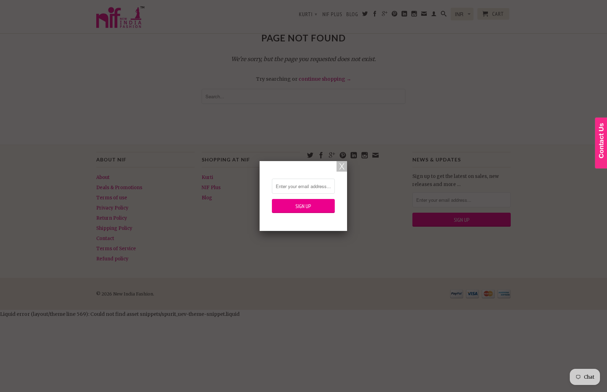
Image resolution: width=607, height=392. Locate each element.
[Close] (342, 166)
